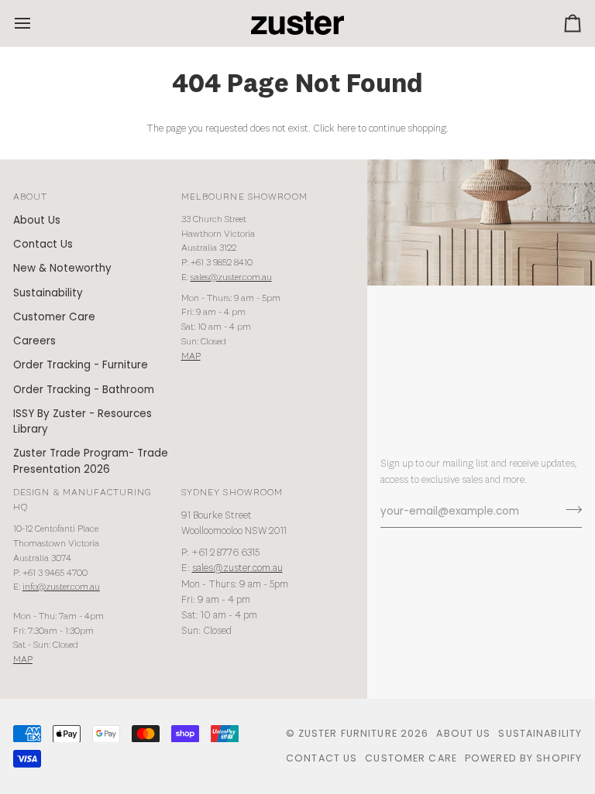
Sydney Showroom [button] (232, 493)
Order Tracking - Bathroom (83, 389)
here (346, 129)
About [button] (30, 197)
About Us (36, 220)
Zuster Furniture (347, 733)
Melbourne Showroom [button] (244, 197)
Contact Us (43, 244)
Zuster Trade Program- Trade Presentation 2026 (90, 461)
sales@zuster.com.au (231, 277)
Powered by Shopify (523, 758)
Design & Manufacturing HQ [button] (83, 500)
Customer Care (54, 317)
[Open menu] (36, 23)
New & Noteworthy (62, 268)
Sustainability (48, 293)
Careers (34, 341)
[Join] (569, 510)
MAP (191, 356)
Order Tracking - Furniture (80, 365)
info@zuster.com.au (61, 587)
